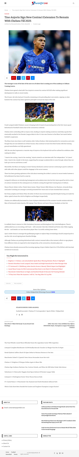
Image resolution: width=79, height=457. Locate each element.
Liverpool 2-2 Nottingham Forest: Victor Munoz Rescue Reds (23, 377)
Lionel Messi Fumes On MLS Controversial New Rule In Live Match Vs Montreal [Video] (35, 269)
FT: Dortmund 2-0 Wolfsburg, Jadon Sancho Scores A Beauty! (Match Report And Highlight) (36, 266)
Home (6, 10)
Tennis (15, 454)
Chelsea (8, 283)
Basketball (9, 454)
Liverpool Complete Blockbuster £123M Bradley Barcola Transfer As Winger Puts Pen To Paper (34, 347)
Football (13, 452)
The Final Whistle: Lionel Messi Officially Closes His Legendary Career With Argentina (31, 343)
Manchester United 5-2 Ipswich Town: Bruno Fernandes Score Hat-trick (27, 357)
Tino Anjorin (17, 283)
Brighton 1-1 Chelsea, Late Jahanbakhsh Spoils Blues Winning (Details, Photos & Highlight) (36, 261)
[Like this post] (14, 78)
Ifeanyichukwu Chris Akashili (27, 307)
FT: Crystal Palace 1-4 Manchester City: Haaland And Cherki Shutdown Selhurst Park (31, 382)
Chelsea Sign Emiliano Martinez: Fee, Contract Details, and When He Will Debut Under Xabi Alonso (35, 367)
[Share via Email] (33, 78)
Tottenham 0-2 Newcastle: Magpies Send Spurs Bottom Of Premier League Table (30, 372)
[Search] (73, 3)
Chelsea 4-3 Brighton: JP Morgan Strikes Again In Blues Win (23, 362)
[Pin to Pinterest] (28, 78)
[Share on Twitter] (23, 78)
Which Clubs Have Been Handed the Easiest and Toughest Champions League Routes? (32, 386)
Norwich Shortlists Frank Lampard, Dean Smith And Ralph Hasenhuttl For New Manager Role (37, 263)
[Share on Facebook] (19, 78)
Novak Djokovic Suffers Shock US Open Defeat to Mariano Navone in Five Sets (29, 352)
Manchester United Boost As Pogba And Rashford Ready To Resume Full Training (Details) (36, 272)
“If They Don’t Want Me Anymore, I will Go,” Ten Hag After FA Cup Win (30, 274)
